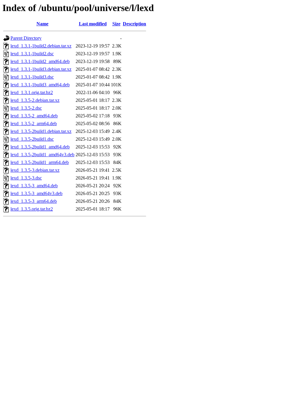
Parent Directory (26, 38)
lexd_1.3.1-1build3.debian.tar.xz (40, 69)
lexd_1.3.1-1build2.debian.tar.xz (40, 45)
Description (134, 23)
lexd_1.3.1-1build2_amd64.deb (40, 61)
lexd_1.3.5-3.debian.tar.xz (34, 170)
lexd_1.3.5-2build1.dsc (32, 139)
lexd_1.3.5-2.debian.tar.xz (34, 100)
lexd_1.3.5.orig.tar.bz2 (31, 208)
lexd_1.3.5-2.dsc (26, 108)
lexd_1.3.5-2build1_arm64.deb (39, 162)
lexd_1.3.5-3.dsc (26, 177)
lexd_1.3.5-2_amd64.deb (34, 115)
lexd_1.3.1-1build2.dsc (32, 53)
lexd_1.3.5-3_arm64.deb (33, 201)
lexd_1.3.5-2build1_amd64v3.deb (42, 154)
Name (42, 23)
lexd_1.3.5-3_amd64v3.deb (36, 193)
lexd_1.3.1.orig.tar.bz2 (31, 92)
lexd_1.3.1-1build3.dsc (32, 76)
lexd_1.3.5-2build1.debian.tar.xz (40, 131)
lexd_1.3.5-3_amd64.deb (34, 185)
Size (116, 23)
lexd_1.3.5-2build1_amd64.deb (40, 146)
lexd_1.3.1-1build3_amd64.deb (40, 84)
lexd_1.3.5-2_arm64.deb (33, 123)
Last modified (93, 23)
